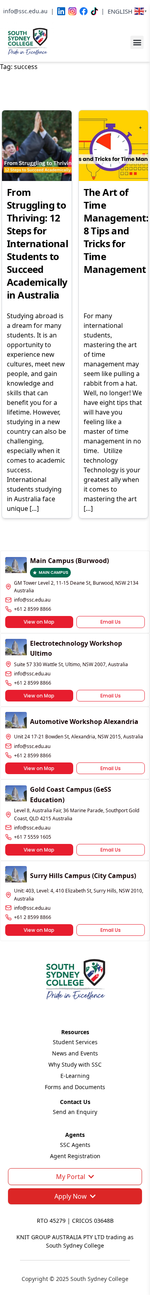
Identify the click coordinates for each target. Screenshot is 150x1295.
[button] (137, 42)
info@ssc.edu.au (32, 599)
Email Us (110, 621)
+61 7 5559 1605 (32, 837)
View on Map (39, 621)
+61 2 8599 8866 (32, 609)
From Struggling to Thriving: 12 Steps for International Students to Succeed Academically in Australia (37, 243)
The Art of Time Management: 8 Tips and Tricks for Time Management (116, 230)
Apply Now (70, 1196)
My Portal (70, 1176)
